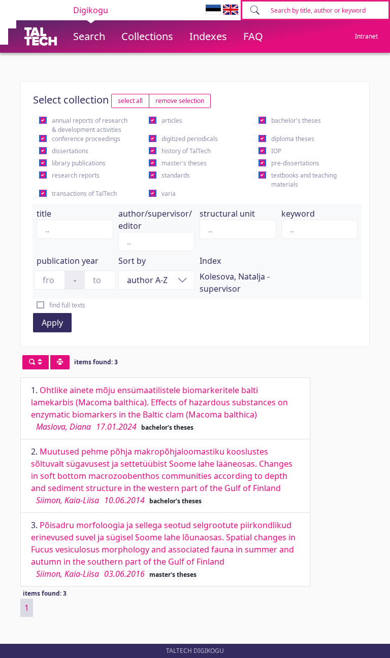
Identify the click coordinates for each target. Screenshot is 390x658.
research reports (76, 175)
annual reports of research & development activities (89, 125)
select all (130, 100)
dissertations (70, 151)
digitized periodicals (189, 138)
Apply (52, 322)
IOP (276, 151)
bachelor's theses (296, 120)
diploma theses (292, 138)
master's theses (184, 163)
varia (168, 193)
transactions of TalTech (84, 193)
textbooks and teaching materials (304, 180)
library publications (79, 163)
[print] (60, 362)
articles (171, 120)
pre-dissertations (295, 163)
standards (175, 175)
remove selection (179, 100)
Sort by (132, 260)
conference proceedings (86, 138)
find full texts (67, 305)
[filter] (35, 362)
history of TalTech (186, 151)
